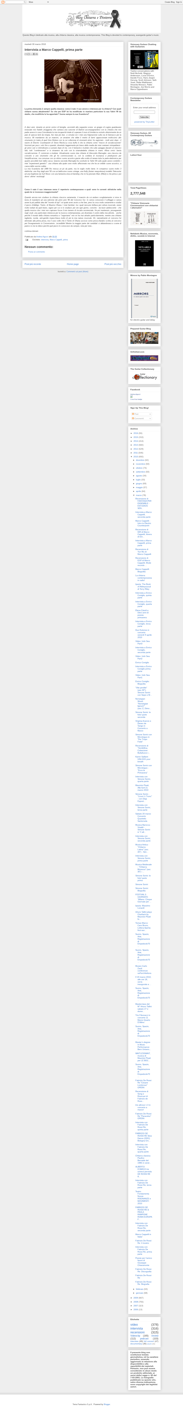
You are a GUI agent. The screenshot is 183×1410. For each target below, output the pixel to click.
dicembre (140, 460)
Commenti (139, 418)
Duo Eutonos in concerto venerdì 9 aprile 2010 (143, 633)
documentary (136, 1344)
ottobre (139, 468)
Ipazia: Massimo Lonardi (142, 906)
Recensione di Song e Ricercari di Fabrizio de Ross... (141, 1096)
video (134, 1324)
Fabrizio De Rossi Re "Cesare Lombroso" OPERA (143, 1084)
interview (134, 1341)
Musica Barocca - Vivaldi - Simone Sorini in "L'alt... (143, 828)
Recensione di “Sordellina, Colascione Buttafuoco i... (142, 749)
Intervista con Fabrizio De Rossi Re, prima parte (143, 1250)
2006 (136, 1309)
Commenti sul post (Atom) (77, 271)
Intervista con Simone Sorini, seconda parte (143, 838)
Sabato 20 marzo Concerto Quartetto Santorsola (143, 817)
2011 (136, 453)
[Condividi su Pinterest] (36, 54)
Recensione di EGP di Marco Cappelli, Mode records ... (143, 561)
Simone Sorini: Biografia (142, 889)
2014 (136, 441)
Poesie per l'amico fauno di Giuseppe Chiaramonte (143, 1261)
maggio (139, 487)
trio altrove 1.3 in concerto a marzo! (143, 1107)
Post (136, 414)
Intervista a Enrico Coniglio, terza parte (143, 623)
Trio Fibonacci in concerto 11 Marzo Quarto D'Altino (142, 1018)
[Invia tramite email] (25, 54)
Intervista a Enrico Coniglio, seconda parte (143, 649)
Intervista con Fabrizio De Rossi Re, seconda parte (143, 1226)
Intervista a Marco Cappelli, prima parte (143, 543)
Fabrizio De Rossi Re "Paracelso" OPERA (143, 1116)
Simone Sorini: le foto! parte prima (143, 878)
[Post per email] (27, 240)
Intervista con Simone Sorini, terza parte (143, 807)
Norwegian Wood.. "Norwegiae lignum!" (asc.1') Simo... (143, 704)
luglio (138, 479)
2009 (136, 1298)
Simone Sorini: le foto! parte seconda (143, 714)
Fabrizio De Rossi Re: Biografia (143, 1283)
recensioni (137, 1332)
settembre (141, 472)
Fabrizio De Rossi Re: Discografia (143, 1270)
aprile (139, 491)
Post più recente (33, 264)
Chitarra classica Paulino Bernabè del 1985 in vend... (143, 1159)
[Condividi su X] (31, 54)
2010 (136, 456)
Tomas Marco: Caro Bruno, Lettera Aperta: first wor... (143, 926)
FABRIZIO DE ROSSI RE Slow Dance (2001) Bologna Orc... (143, 1137)
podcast (144, 1338)
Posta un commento (36, 252)
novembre (141, 464)
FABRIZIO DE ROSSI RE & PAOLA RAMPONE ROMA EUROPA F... (143, 1213)
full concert (149, 1341)
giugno (139, 483)
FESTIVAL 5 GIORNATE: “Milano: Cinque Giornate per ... (143, 898)
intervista (45, 240)
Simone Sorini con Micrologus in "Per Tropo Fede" (143, 738)
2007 (136, 1305)
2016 (136, 433)
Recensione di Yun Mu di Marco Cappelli (143, 551)
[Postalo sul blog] (28, 54)
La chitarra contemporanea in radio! (143, 577)
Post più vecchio (113, 264)
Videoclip (135, 1335)
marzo (139, 495)
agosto (139, 475)
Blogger (107, 1404)
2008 (136, 1302)
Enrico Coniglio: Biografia (142, 682)
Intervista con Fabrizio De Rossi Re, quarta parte (142, 1148)
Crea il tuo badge (136, 399)
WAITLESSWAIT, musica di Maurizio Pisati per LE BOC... (143, 1057)
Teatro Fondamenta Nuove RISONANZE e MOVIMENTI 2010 (143, 1197)
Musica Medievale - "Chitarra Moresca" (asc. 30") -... (143, 868)
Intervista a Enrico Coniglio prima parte (143, 668)
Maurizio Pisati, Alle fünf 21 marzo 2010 (142, 787)
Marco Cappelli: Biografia (142, 570)
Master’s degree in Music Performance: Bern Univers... (143, 1045)
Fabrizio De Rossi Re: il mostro (143, 1241)
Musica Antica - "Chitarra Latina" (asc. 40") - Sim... (142, 848)
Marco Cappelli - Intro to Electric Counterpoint (143, 523)
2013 (136, 445)
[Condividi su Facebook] (34, 54)
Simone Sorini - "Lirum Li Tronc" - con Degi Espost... (143, 797)
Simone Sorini (141, 884)
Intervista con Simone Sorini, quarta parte (143, 779)
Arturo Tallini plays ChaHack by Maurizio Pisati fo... (143, 915)
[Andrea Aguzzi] (131, 397)
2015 (136, 437)
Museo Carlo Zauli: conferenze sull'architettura (143, 969)
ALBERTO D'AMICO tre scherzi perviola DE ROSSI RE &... (143, 1171)
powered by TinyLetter (144, 122)
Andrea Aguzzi (42, 237)
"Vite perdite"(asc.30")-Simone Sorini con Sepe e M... (143, 691)
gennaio (140, 1293)
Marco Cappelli (56, 240)
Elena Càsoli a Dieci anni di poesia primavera (142, 614)
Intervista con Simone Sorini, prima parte (143, 858)
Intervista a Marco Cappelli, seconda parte (143, 514)
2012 (136, 449)
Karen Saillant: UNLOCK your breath (142, 759)
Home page (73, 264)
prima (65, 240)
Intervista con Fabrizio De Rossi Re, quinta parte (141, 1126)
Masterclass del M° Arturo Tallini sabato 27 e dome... (143, 1007)
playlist (149, 1344)
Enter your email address (144, 107)
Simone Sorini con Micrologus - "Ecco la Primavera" (143, 769)
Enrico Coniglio (142, 662)
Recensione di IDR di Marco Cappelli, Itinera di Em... (143, 533)
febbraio (140, 1289)
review (154, 1335)
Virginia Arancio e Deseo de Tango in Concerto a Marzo (143, 726)
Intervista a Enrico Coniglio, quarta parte (143, 604)
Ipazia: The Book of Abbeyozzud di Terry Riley (143, 586)
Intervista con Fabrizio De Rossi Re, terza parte (143, 1184)
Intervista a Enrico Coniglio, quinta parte (143, 595)
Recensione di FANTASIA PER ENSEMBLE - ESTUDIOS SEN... (143, 503)
